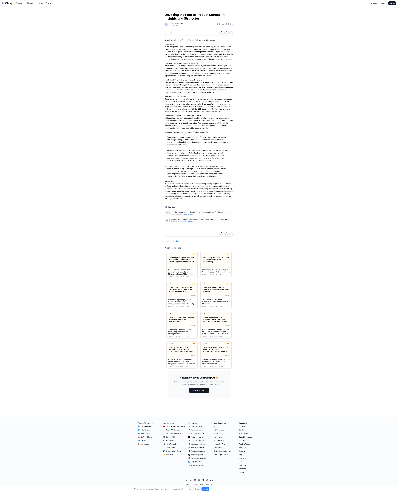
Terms (195, 484)
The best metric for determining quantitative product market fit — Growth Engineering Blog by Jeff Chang (201, 219)
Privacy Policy (187, 489)
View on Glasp (188, 214)
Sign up (392, 3)
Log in (383, 3)
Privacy (201, 484)
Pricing (48, 3)
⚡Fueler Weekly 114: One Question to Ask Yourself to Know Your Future (197, 212)
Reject (197, 489)
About (41, 3)
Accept (205, 489)
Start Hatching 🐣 (198, 390)
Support (188, 484)
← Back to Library (173, 241)
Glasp (180, 23)
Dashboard (373, 3)
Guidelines (209, 484)
